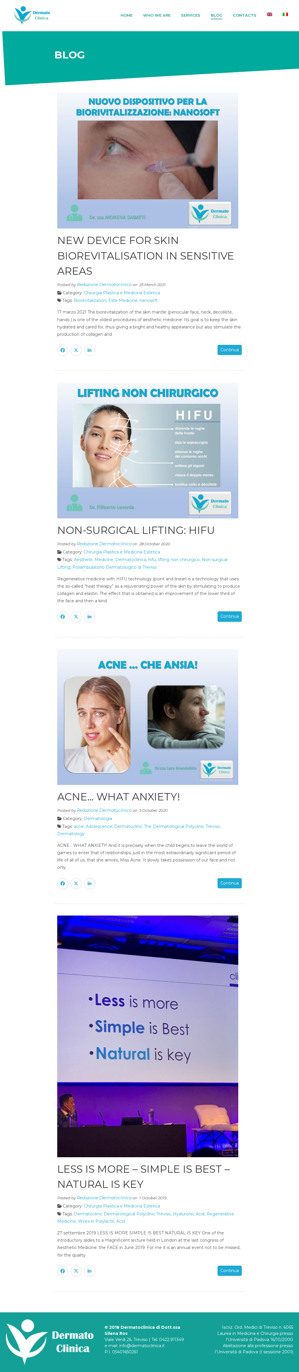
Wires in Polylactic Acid (101, 1221)
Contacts (244, 15)
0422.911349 (171, 1339)
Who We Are (157, 15)
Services (190, 15)
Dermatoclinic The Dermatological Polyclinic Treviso (167, 826)
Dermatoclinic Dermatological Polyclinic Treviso (122, 1214)
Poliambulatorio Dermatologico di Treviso (114, 567)
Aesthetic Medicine (93, 559)
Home (127, 15)
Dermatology (71, 833)
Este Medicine (123, 300)
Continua (229, 349)
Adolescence (99, 826)
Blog (216, 15)
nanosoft (149, 300)
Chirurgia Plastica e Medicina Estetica (122, 292)
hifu (152, 559)
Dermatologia (98, 818)
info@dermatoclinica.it (142, 1345)
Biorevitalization (90, 300)
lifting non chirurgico (179, 559)
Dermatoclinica (130, 559)
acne (79, 826)
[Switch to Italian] (285, 14)
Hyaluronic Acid (188, 1214)
